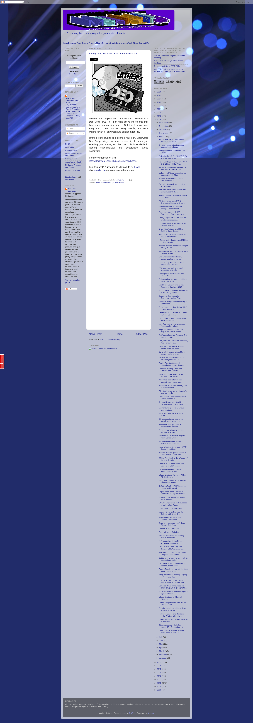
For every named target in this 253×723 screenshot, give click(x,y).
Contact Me (144, 43)
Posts (71, 129)
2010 (159, 686)
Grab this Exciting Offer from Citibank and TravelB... (170, 370)
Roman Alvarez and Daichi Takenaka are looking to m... (171, 403)
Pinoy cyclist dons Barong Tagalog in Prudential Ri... (173, 576)
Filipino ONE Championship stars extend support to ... (172, 398)
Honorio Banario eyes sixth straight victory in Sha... (173, 247)
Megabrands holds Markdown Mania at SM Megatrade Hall (171, 493)
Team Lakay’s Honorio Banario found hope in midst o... (171, 632)
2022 (159, 106)
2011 (159, 683)
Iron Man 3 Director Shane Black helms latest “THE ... (172, 191)
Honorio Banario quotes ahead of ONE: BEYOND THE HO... (172, 454)
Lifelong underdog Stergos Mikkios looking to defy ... (173, 241)
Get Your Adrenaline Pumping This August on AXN (173, 336)
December (163, 123)
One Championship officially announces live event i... (170, 258)
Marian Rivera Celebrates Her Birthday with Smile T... (171, 513)
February (163, 654)
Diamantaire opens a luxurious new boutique (171, 409)
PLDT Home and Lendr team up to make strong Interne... (173, 291)
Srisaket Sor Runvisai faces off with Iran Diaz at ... (171, 180)
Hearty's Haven (71, 150)
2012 (159, 680)
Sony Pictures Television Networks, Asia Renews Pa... (173, 342)
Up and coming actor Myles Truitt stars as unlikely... (172, 224)
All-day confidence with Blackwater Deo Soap (113, 53)
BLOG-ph (69, 144)
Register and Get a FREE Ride (167, 66)
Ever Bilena (119, 183)
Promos (92, 43)
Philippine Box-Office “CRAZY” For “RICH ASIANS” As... (173, 157)
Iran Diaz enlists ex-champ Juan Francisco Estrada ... (172, 325)
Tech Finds (133, 43)
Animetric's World (72, 170)
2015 (159, 669)
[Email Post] (130, 180)
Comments (73, 133)
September (164, 133)
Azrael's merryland (73, 162)
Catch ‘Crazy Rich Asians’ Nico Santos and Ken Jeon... (171, 264)
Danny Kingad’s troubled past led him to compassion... (172, 219)
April (161, 648)
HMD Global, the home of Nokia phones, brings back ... (172, 565)
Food (79, 43)
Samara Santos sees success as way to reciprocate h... (172, 236)
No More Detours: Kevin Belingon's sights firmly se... (173, 593)
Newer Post (95, 334)
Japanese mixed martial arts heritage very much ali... (170, 208)
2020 (159, 113)
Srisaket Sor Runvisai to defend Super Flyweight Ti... (172, 498)
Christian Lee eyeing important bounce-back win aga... (171, 146)
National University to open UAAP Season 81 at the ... (172, 448)
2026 (159, 92)
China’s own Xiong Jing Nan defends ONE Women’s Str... (171, 548)
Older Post (142, 334)
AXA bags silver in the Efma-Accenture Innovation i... (170, 542)
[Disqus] (118, 221)
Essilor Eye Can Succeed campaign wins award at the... (172, 364)
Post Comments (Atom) (110, 339)
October (162, 129)
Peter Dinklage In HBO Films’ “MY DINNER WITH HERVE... (173, 163)
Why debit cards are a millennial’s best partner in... (173, 392)
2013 (159, 676)
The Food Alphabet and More (72, 100)
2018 (159, 119)
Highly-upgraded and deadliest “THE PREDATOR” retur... (171, 615)
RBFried (132, 713)
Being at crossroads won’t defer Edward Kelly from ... (172, 524)
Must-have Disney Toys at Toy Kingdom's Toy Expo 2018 (171, 286)
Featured (72, 43)
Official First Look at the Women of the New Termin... (173, 459)
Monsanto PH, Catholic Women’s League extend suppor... (172, 553)
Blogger (150, 713)
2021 (159, 109)
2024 (159, 99)
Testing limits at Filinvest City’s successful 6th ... (171, 275)
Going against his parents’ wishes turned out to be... (172, 280)
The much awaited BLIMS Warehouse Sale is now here (171, 213)
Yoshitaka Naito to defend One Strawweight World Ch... (171, 359)
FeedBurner (74, 74)
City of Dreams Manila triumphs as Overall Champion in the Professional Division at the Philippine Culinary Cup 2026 (73, 111)
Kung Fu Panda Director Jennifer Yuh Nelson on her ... (172, 482)
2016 (159, 666)
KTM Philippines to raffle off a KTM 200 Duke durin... (173, 252)
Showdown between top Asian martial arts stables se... (171, 442)
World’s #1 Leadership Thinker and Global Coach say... (171, 347)
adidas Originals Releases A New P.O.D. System (172, 476)
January (162, 658)
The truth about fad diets (169, 532)
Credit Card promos (119, 43)
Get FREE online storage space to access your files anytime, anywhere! (169, 70)
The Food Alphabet (72, 190)
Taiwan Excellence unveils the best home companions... (173, 570)
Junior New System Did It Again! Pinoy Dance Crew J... (172, 437)
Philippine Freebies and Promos (73, 166)
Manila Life (100, 170)
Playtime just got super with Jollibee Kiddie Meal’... (170, 518)
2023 (159, 102)
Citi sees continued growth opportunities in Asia (170, 470)
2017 (159, 662)
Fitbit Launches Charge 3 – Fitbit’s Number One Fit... (173, 314)
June (161, 641)
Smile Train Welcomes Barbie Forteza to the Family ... (171, 375)
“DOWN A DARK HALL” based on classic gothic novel (172, 487)
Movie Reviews (103, 43)
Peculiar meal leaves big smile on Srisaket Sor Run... (172, 609)
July (161, 637)
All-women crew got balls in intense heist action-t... (170, 426)
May (161, 644)
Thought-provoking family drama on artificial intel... (172, 319)
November (163, 126)
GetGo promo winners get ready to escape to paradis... (173, 559)
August (162, 136)
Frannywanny (71, 159)
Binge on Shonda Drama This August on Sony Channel (171, 331)
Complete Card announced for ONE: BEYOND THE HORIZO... (173, 587)
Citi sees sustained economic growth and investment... (171, 420)
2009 (159, 690)
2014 (159, 673)
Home (65, 43)
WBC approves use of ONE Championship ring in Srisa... (172, 202)
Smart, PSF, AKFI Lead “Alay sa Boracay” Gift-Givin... (172, 141)
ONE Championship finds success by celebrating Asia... (173, 504)
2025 (159, 95)
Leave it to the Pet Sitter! (169, 529)
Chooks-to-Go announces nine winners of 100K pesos (171, 465)
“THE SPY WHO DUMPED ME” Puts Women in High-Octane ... (172, 581)
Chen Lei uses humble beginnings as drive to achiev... (173, 431)
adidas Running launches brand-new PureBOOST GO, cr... (172, 168)
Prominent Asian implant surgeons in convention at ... (173, 387)
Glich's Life (69, 147)
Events (85, 43)
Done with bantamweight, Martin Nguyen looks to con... (172, 353)
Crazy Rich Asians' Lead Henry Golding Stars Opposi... (171, 230)
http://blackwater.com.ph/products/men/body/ (112, 161)
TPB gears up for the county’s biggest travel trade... (171, 269)
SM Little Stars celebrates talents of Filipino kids (172, 185)
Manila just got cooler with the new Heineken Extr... (173, 604)
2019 (159, 116)
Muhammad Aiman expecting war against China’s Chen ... (172, 174)
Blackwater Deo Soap (105, 183)
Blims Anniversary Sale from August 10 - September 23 (171, 626)
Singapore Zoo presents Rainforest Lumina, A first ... (171, 297)
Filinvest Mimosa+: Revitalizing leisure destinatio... (171, 537)
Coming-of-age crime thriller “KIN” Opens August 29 (173, 308)
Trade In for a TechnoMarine (171, 508)
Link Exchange (71, 177)
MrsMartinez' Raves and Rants (73, 155)
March (162, 651)
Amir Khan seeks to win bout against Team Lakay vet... (170, 381)
